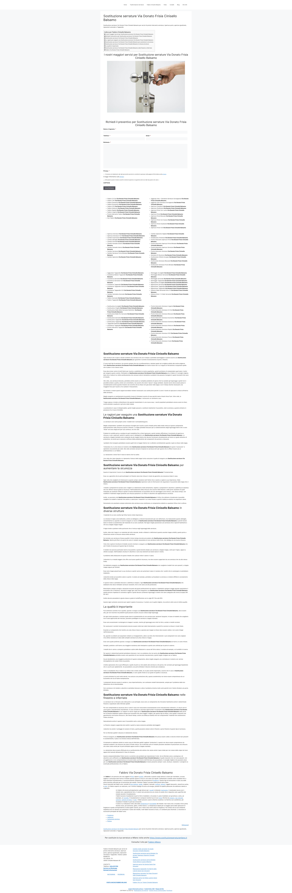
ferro (132, 776)
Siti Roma (169, 890)
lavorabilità (153, 803)
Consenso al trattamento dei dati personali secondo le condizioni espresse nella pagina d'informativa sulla (135, 174)
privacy (164, 174)
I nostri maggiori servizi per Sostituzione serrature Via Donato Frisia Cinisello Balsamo (129, 34)
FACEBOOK (121, 874)
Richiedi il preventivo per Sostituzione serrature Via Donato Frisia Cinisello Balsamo (129, 36)
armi (106, 786)
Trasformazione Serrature (137, 4)
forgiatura (156, 780)
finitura (109, 821)
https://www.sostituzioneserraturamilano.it (168, 838)
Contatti (172, 4)
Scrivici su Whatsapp (110, 868)
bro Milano (156, 842)
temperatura (144, 803)
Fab (149, 842)
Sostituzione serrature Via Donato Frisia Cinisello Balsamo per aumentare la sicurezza (129, 42)
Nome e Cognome (109, 129)
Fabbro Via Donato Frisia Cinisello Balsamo (117, 50)
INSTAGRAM (111, 874)
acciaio (141, 776)
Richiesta (107, 142)
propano (172, 798)
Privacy (106, 171)
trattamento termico (113, 819)
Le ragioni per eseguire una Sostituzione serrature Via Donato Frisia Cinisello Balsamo (129, 40)
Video (165, 4)
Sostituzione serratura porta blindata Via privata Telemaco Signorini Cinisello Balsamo (145, 855)
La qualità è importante (112, 46)
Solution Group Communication (157, 890)
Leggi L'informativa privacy (135, 889)
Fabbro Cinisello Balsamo (154, 4)
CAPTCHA (106, 183)
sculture (157, 784)
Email (148, 135)
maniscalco (164, 790)
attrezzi (163, 784)
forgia (160, 798)
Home (125, 4)
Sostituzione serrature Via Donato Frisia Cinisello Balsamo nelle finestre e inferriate (129, 48)
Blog (178, 4)
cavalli (151, 790)
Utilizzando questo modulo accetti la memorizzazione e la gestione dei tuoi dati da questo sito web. (132, 180)
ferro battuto (134, 784)
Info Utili (185, 4)
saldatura (110, 817)
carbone (118, 800)
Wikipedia (185, 825)
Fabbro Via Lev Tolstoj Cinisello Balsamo (145, 882)
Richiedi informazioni (110, 870)
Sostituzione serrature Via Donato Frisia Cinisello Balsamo (122, 38)
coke (135, 800)
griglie (140, 784)
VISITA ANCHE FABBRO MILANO (116, 882)
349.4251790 (113, 866)
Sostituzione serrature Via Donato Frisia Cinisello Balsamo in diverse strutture (127, 44)
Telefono (106, 135)
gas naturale (179, 798)
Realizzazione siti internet (141, 890)
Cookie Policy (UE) (149, 889)
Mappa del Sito (160, 889)
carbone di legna (127, 800)
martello (126, 798)
